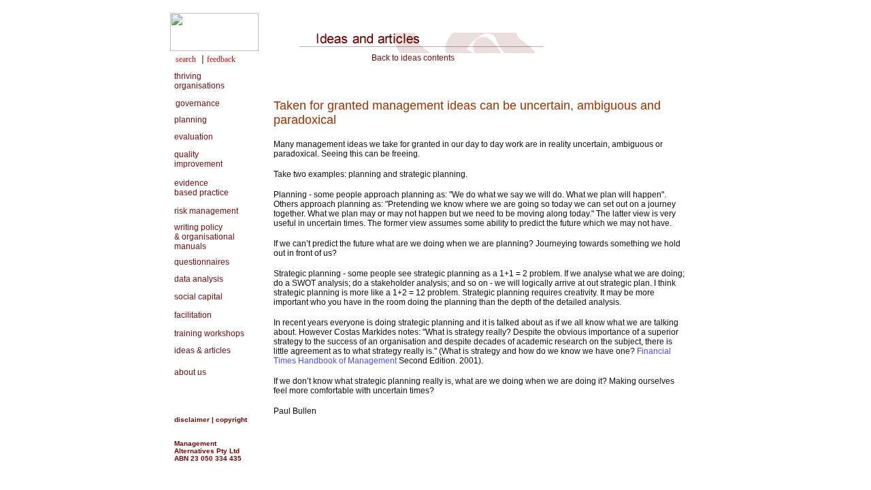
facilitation (191, 315)
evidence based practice (199, 187)
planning (188, 120)
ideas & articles (200, 350)
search (186, 59)
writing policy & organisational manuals (202, 237)
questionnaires (199, 262)
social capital (196, 296)
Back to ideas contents (413, 58)
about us (188, 372)
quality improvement (196, 159)
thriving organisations (197, 81)
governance (198, 103)
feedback (221, 59)
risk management (204, 211)
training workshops (209, 333)
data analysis (196, 279)
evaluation (191, 137)
